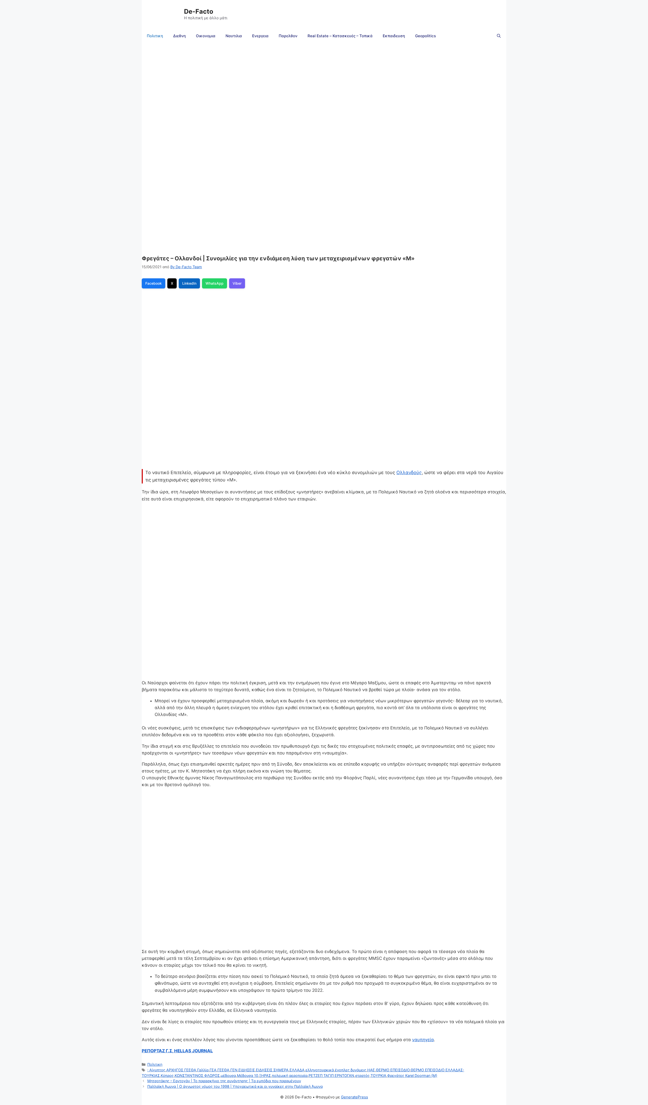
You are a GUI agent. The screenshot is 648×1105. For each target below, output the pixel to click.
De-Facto (198, 11)
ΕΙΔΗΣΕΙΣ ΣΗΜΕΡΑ (272, 1070)
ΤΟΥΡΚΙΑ (378, 1075)
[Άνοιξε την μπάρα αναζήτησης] (498, 36)
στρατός (362, 1075)
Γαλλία (203, 1070)
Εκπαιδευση (394, 35)
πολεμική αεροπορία (290, 1075)
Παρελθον (288, 35)
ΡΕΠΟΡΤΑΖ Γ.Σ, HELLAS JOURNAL (177, 1050)
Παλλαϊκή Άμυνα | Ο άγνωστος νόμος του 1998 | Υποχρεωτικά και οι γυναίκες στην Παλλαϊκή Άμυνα (235, 1086)
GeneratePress (354, 1097)
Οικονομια (205, 35)
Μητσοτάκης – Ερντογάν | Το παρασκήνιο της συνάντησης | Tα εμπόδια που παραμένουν (224, 1081)
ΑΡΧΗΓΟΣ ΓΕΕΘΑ (181, 1070)
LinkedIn (189, 283)
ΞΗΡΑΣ (265, 1075)
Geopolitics (425, 35)
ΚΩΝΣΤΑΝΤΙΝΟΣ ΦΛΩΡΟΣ (197, 1075)
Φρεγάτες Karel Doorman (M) (412, 1075)
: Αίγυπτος (156, 1070)
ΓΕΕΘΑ (223, 1070)
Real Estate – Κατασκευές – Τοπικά (340, 35)
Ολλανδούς (409, 472)
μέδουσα (228, 1075)
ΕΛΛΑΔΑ (297, 1070)
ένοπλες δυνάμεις (350, 1070)
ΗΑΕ (371, 1070)
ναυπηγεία (423, 1039)
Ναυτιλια (234, 35)
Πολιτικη (155, 35)
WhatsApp (215, 283)
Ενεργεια (260, 35)
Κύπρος (167, 1075)
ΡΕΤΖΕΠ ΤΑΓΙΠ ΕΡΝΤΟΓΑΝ (331, 1075)
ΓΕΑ (213, 1070)
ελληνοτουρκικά (320, 1070)
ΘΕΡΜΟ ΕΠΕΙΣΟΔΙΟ (393, 1070)
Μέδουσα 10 (247, 1075)
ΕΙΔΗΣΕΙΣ (246, 1070)
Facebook (153, 283)
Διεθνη (179, 35)
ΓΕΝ (233, 1070)
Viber (237, 283)
